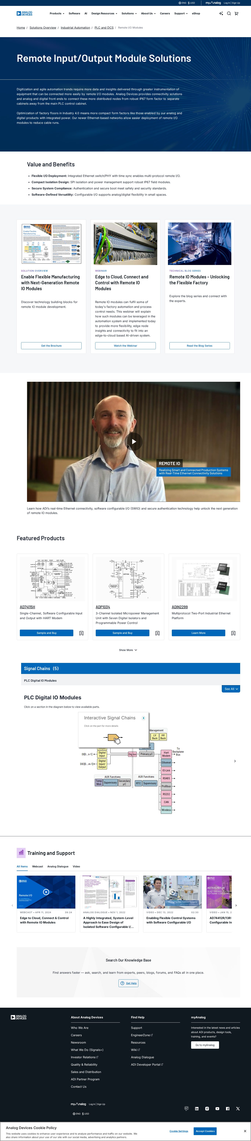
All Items (22, 866)
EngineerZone (140, 1035)
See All (229, 689)
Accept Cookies (205, 1131)
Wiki (134, 1050)
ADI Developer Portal (145, 1064)
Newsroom (78, 1042)
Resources (138, 1042)
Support (136, 1028)
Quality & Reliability (84, 1064)
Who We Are (79, 1028)
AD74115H (27, 607)
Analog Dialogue (57, 866)
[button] (81, 633)
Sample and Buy (47, 632)
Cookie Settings (179, 1131)
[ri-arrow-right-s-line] (236, 905)
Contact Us (78, 1086)
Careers (76, 1035)
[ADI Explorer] (221, 13)
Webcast (37, 866)
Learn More (198, 632)
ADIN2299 (180, 607)
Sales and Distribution (86, 1072)
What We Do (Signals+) (87, 1050)
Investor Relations (83, 1057)
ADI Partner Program (85, 1079)
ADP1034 (103, 607)
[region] (125, 1131)
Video (76, 866)
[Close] (245, 1131)
